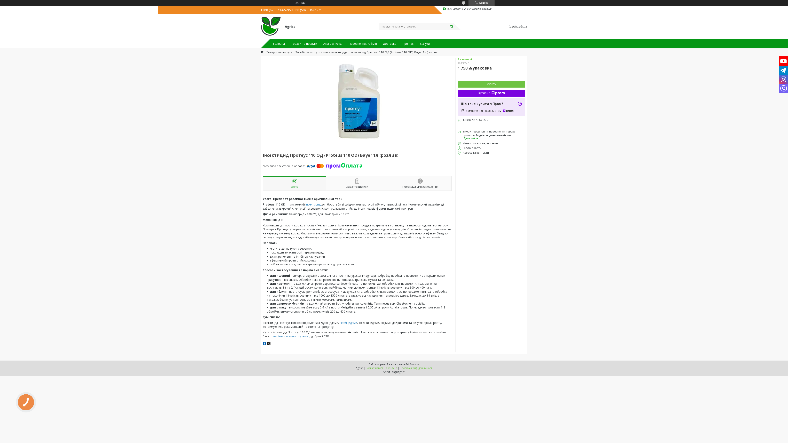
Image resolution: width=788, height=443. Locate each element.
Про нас (407, 43)
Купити (491, 84)
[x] (268, 344)
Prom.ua (414, 364)
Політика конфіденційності (416, 368)
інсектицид (313, 204)
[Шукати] (451, 26)
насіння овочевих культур (291, 336)
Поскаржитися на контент (381, 368)
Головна (279, 43)
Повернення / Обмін (363, 43)
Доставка (389, 43)
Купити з (484, 93)
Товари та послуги (304, 43)
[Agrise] (271, 26)
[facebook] (264, 344)
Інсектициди (339, 52)
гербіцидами (348, 323)
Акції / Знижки (332, 43)
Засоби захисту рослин (312, 52)
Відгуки (425, 43)
